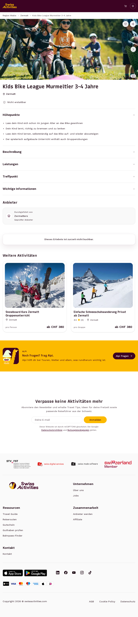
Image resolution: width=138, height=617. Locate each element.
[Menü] (133, 6)
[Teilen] (133, 24)
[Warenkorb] (126, 6)
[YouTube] (74, 573)
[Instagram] (82, 573)
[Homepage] (10, 6)
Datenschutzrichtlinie (51, 430)
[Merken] (126, 24)
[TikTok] (90, 573)
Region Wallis (9, 15)
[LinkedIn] (57, 573)
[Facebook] (65, 573)
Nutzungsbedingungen (78, 430)
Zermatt (24, 15)
